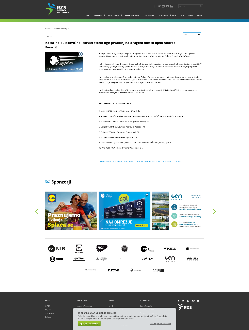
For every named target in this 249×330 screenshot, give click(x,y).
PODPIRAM (163, 15)
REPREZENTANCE (132, 15)
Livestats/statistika (84, 306)
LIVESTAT (98, 15)
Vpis (174, 15)
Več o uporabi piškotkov (160, 323)
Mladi (111, 306)
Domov (48, 28)
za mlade (149, 15)
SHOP (199, 15)
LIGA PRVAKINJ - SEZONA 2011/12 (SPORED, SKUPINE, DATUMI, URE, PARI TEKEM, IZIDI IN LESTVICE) (140, 161)
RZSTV (190, 15)
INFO (88, 15)
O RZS (47, 306)
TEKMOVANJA (113, 15)
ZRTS (182, 15)
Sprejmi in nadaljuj (89, 324)
